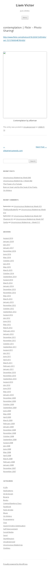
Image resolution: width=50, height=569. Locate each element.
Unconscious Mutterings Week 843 (17, 177)
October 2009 (8, 404)
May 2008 (7, 452)
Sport (5, 535)
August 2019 (8, 238)
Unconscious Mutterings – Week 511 (25, 222)
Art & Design (8, 494)
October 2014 (8, 273)
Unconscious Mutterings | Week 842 (17, 181)
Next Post (41, 147)
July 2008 (6, 446)
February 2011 (9, 366)
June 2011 (7, 356)
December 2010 (9, 372)
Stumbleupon (8, 538)
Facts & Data (8, 510)
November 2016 (9, 251)
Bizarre (6, 497)
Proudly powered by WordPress (15, 564)
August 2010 (8, 382)
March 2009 (7, 420)
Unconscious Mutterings (13, 545)
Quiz (5, 522)
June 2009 (7, 411)
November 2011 (9, 340)
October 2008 (8, 436)
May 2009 (7, 414)
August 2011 (8, 350)
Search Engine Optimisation (14, 526)
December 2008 (9, 430)
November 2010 (9, 375)
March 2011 (7, 363)
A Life (5, 487)
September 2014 (9, 276)
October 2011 (8, 343)
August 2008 (8, 442)
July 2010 (6, 385)
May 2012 (7, 324)
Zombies (6, 548)
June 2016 (7, 254)
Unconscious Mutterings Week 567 (28, 216)
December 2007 (9, 468)
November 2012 (9, 305)
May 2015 (7, 267)
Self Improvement (10, 529)
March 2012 (7, 327)
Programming (8, 519)
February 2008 (9, 462)
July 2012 (6, 318)
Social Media (8, 532)
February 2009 (9, 423)
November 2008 (9, 433)
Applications (8, 490)
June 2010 (7, 388)
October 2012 (8, 308)
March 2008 (7, 458)
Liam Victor (25, 5)
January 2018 (8, 241)
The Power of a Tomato (12, 184)
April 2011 (7, 359)
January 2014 (8, 286)
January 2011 (8, 369)
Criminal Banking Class (12, 503)
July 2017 (6, 244)
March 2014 (7, 283)
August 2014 (8, 280)
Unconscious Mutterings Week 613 (28, 206)
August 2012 (8, 315)
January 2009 (8, 427)
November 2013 (9, 292)
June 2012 (7, 321)
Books (5, 500)
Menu (25, 18)
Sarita (5, 222)
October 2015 (8, 260)
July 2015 (6, 264)
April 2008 (7, 455)
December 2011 (9, 337)
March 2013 (7, 299)
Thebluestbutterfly (10, 209)
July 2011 (6, 353)
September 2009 (9, 407)
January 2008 (8, 465)
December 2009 (9, 398)
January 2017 (8, 248)
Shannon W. (8, 219)
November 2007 (9, 471)
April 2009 (7, 417)
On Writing (7, 190)
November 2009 (9, 401)
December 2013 (9, 289)
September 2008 (9, 439)
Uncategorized (29, 127)
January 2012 (8, 334)
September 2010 (9, 379)
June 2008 (7, 449)
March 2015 (7, 270)
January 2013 (8, 302)
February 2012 (9, 331)
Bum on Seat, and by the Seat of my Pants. (20, 187)
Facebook (7, 506)
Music (5, 513)
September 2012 (9, 312)
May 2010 (7, 391)
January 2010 (8, 395)
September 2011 (9, 347)
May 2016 (7, 257)
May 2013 (7, 296)
